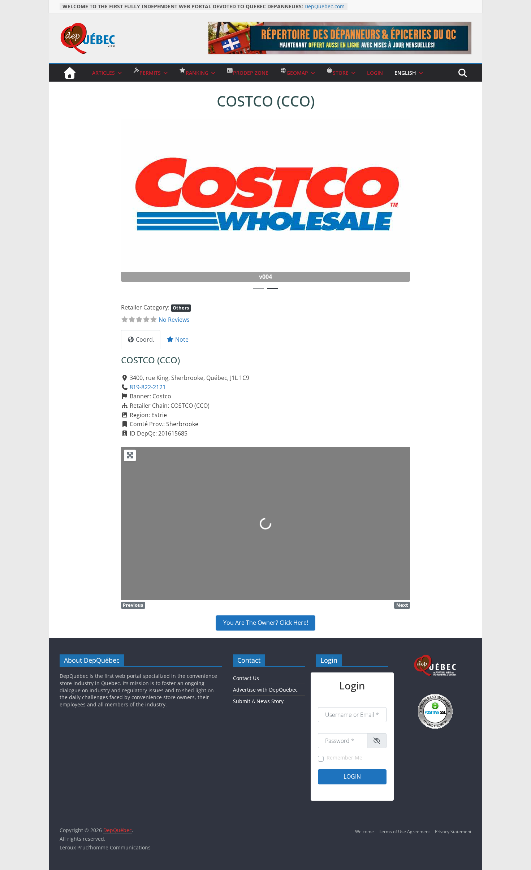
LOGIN (375, 72)
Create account (333, 790)
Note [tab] (182, 339)
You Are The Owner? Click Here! (265, 623)
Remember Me (344, 757)
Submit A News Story (258, 701)
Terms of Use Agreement (404, 831)
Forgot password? (369, 790)
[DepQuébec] (70, 73)
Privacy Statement (453, 831)
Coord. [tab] (145, 339)
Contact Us (246, 678)
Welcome (364, 831)
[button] (142, 206)
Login (352, 776)
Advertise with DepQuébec (265, 689)
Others (181, 307)
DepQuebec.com (325, 6)
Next (402, 605)
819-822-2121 (148, 387)
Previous (133, 605)
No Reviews (174, 320)
